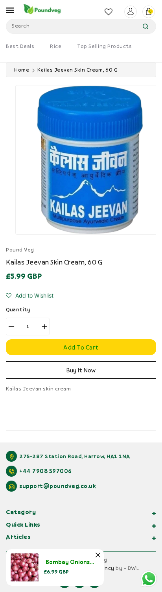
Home (21, 69)
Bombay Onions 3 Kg (74, 562)
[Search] (145, 26)
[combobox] (81, 26)
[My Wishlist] (109, 12)
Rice (55, 46)
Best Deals (20, 46)
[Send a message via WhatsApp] (149, 579)
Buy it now (81, 370)
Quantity (18, 309)
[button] (29, 295)
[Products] (24, 566)
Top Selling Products (104, 46)
